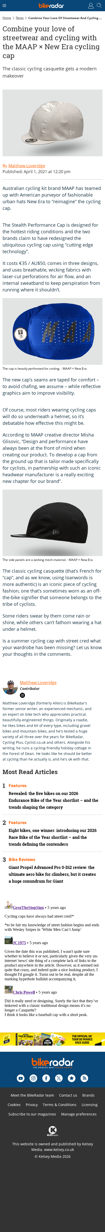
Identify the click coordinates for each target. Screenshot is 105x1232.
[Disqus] (52, 962)
